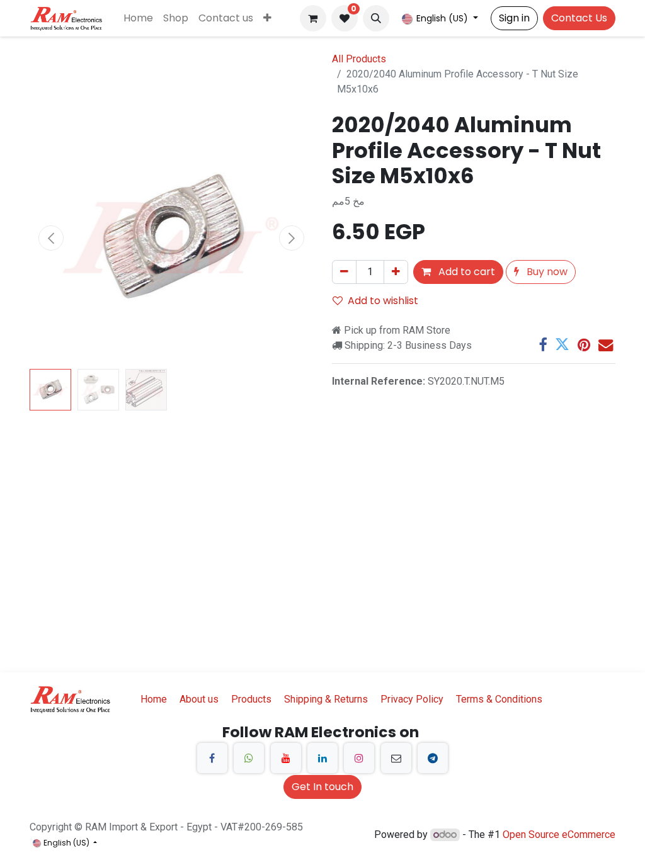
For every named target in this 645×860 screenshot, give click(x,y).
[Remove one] (344, 272)
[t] (433, 758)
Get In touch (322, 786)
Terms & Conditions (499, 699)
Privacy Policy (411, 699)
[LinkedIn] (322, 758)
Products (251, 699)
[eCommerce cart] (313, 18)
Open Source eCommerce (559, 834)
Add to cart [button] (465, 271)
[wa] (249, 758)
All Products (359, 59)
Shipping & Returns (326, 699)
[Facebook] (543, 344)
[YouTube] (286, 758)
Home (153, 699)
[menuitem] (138, 18)
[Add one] (396, 272)
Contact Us (579, 18)
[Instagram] (359, 758)
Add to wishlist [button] (383, 300)
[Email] (605, 344)
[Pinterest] (584, 344)
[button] (376, 18)
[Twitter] (562, 344)
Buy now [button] (546, 271)
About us (199, 699)
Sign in (514, 18)
